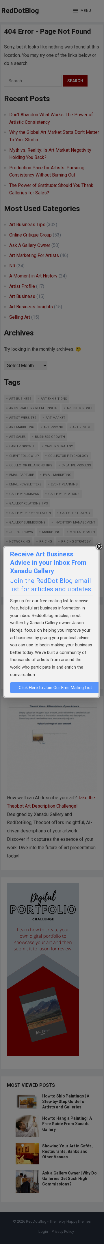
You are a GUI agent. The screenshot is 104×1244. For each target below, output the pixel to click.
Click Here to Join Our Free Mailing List (55, 687)
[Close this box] (99, 546)
